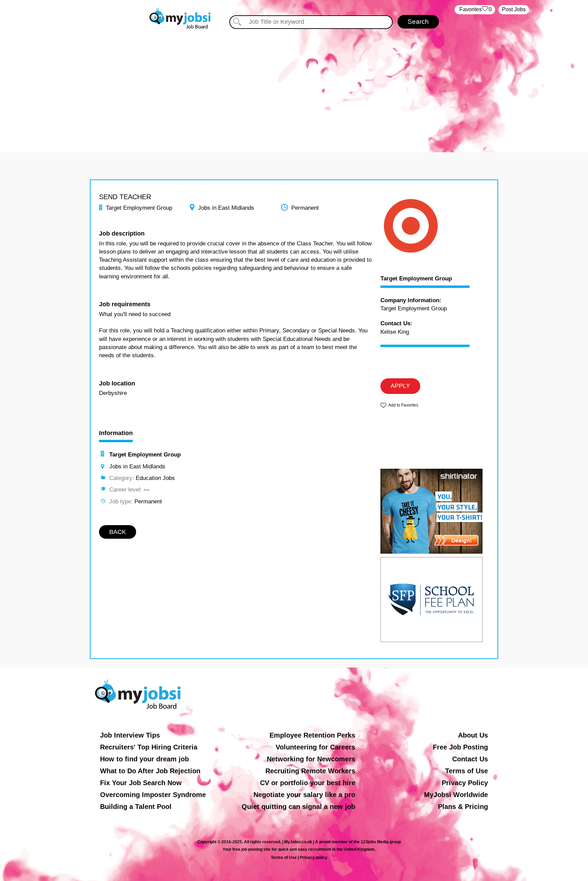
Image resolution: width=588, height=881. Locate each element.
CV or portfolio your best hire (307, 783)
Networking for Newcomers (311, 759)
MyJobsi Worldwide (456, 794)
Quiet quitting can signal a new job (298, 806)
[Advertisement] (294, 87)
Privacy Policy (465, 783)
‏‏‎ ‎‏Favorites (475, 9)
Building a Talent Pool (136, 806)
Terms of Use (466, 771)
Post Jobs (514, 9)
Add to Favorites (403, 405)
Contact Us (470, 759)
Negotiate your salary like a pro (304, 794)
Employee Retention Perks (312, 735)
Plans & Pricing (463, 806)
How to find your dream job (144, 759)
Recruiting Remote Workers (310, 771)
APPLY (400, 385)
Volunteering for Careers (315, 747)
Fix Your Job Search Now (141, 783)
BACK (117, 532)
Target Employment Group (416, 279)
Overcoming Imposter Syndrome (153, 794)
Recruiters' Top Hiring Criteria (148, 747)
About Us (473, 735)
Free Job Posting (460, 747)
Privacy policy (313, 857)
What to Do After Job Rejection (150, 771)
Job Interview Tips (130, 735)
